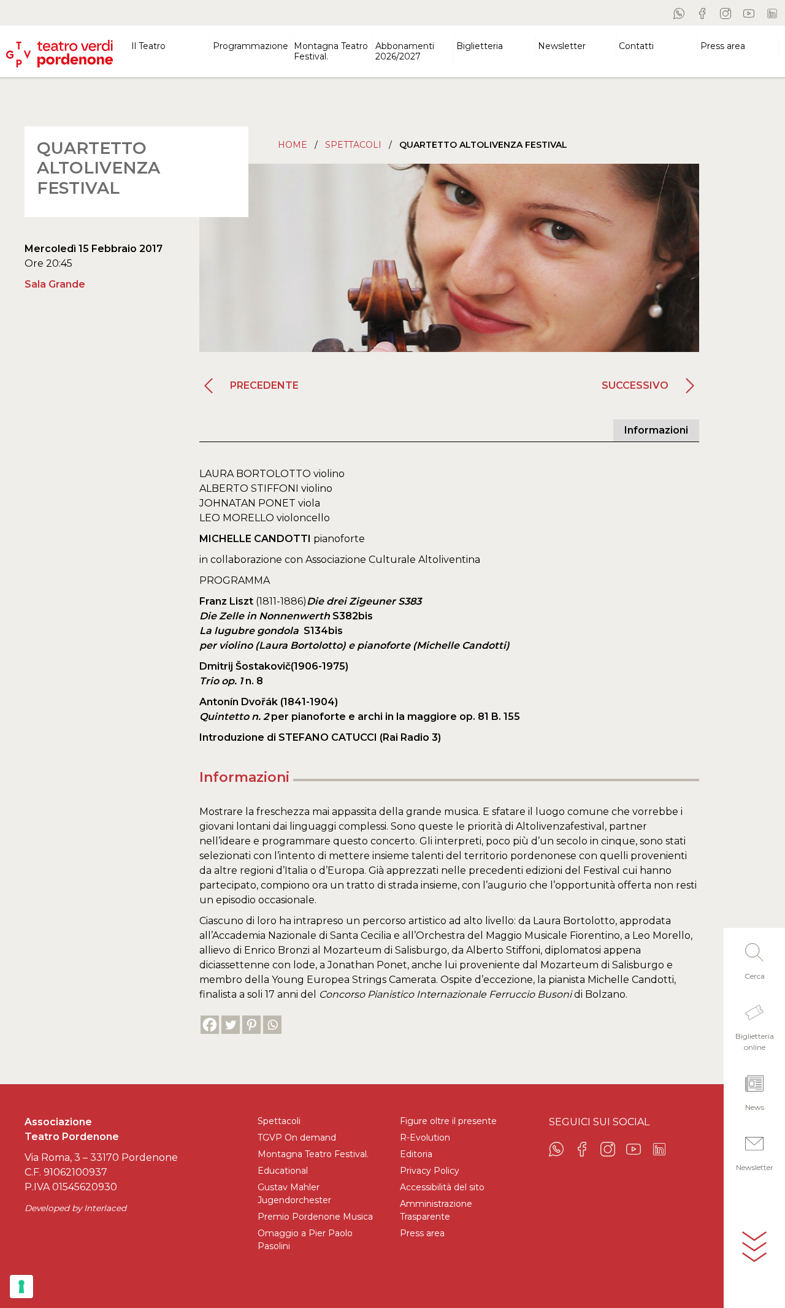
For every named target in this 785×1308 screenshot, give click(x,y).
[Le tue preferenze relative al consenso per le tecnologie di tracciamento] (21, 1286)
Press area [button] (722, 46)
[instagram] (725, 12)
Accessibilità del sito (442, 1187)
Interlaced (105, 1208)
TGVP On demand (297, 1137)
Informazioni (656, 430)
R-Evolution (425, 1137)
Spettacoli (353, 144)
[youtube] (748, 12)
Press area (422, 1233)
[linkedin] (772, 12)
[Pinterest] (251, 1024)
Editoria (416, 1154)
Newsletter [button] (562, 46)
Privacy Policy (429, 1170)
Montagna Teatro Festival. (313, 1154)
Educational (283, 1170)
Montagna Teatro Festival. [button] (331, 51)
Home (292, 144)
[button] (754, 958)
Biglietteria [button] (479, 46)
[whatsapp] (678, 12)
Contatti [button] (636, 46)
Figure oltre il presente (448, 1120)
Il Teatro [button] (148, 46)
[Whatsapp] (272, 1024)
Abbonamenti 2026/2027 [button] (404, 51)
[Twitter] (230, 1024)
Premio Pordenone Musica (315, 1216)
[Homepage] (59, 49)
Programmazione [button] (250, 46)
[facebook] (702, 12)
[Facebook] (210, 1024)
